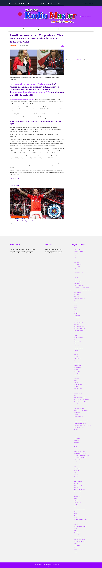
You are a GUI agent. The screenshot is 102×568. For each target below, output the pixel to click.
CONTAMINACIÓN (78, 322)
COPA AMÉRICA (77, 324)
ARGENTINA (77, 266)
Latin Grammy (77, 461)
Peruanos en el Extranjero (79, 509)
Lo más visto (76, 470)
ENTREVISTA (77, 376)
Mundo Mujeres (77, 496)
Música (75, 498)
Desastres (76, 350)
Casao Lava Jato (77, 292)
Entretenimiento (77, 373)
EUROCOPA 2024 (78, 384)
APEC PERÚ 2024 (78, 264)
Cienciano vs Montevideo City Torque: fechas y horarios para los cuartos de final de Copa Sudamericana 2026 (34, 3)
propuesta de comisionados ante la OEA (31, 92)
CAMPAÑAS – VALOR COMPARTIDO (82, 290)
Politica (75, 517)
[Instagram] (20, 14)
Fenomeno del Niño (78, 393)
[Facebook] (11, 14)
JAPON (75, 446)
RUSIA (75, 528)
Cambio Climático (77, 283)
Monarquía (76, 483)
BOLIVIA (76, 277)
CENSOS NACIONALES (79, 298)
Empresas (76, 369)
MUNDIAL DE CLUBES (79, 489)
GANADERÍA (77, 412)
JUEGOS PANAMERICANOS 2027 (81, 455)
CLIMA (75, 311)
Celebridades (76, 296)
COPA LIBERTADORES (79, 326)
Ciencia (75, 307)
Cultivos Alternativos (78, 337)
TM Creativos (53, 566)
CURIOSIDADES (77, 341)
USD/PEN (79, 59)
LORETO (76, 474)
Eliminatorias (76, 363)
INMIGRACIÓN (77, 438)
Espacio (75, 380)
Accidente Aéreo (77, 249)
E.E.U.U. (76, 352)
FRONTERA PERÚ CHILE (80, 401)
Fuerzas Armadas (77, 403)
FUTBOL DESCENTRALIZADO (81, 410)
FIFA (75, 395)
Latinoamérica (77, 464)
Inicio (17, 29)
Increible (76, 431)
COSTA (75, 333)
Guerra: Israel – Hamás (79, 427)
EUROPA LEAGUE (78, 388)
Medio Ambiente (77, 479)
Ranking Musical (74, 29)
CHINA (75, 305)
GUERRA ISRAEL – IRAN (80, 423)
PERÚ (75, 507)
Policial (75, 513)
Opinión (75, 504)
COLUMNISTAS (77, 315)
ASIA (75, 270)
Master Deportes (64, 29)
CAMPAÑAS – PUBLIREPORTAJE (81, 287)
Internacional (54, 29)
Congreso (12, 45)
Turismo (75, 543)
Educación (76, 356)
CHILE (75, 303)
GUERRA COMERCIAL (79, 416)
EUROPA (76, 386)
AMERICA (76, 262)
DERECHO (76, 345)
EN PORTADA (77, 371)
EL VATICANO (77, 358)
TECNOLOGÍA (77, 537)
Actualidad (76, 253)
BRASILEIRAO (77, 281)
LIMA (75, 466)
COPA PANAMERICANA (79, 328)
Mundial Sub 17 (77, 492)
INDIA (75, 434)
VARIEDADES (77, 545)
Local (33, 29)
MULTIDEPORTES (78, 485)
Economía (76, 354)
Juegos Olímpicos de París (79, 451)
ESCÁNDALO (77, 378)
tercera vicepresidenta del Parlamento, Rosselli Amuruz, (23, 99)
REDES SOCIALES (78, 522)
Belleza (75, 275)
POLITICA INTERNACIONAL (80, 519)
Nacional (46, 29)
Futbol (75, 406)
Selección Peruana (77, 534)
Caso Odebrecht (77, 294)
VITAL (75, 549)
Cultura (75, 339)
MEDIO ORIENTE (78, 481)
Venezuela (76, 547)
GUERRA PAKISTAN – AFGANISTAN (82, 425)
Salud (75, 530)
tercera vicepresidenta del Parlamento (31, 84)
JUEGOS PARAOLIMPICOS (80, 457)
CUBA (75, 335)
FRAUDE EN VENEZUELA (80, 397)
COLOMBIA (76, 313)
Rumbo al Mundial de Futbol (80, 526)
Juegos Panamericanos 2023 (79, 453)
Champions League (78, 300)
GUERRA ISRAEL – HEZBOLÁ (81, 421)
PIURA (75, 511)
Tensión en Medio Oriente (79, 539)
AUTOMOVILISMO (78, 272)
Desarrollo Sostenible (78, 348)
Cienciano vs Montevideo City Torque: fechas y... (24, 221)
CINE (75, 309)
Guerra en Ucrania (78, 419)
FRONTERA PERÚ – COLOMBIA (81, 399)
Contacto (83, 29)
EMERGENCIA (77, 365)
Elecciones (76, 360)
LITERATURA (77, 468)
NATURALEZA (77, 502)
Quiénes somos (25, 29)
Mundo (75, 494)
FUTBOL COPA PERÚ (79, 408)
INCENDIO (76, 429)
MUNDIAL (76, 487)
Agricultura (76, 257)
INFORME (76, 436)
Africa (75, 255)
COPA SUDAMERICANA (79, 330)
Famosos (75, 391)
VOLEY (75, 552)
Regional (39, 29)
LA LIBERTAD (77, 459)
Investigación (76, 442)
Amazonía (76, 260)
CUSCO (75, 343)
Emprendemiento (77, 367)
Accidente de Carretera (78, 251)
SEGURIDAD (77, 532)
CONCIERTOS (77, 318)
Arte (75, 268)
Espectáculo (76, 382)
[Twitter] (15, 18)
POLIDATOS (77, 515)
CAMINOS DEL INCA (79, 285)
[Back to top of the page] (90, 565)
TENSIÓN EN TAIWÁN (79, 541)
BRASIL (76, 279)
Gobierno (76, 414)
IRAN (75, 444)
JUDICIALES (77, 449)
